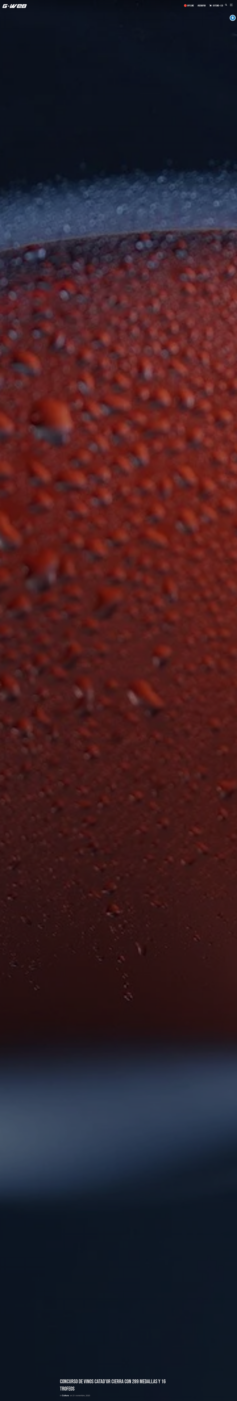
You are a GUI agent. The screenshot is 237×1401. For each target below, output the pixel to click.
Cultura (65, 1395)
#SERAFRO (202, 5)
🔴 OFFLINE (189, 5)
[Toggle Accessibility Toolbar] (233, 18)
